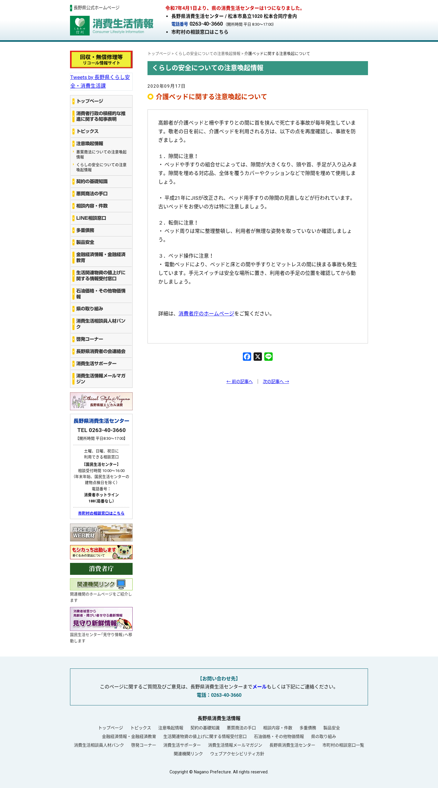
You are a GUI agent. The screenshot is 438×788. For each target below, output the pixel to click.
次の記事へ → (276, 381)
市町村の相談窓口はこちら (200, 32)
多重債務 (85, 230)
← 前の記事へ (239, 381)
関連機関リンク (188, 753)
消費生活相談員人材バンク (100, 324)
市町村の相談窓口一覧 (343, 745)
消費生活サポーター (96, 363)
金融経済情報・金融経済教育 (100, 257)
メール (259, 687)
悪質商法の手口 (92, 193)
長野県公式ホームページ (96, 7)
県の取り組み (89, 308)
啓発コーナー (89, 339)
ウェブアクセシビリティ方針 (237, 753)
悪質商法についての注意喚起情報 (101, 154)
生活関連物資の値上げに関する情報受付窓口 (100, 275)
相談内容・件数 (92, 206)
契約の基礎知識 (92, 181)
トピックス (87, 131)
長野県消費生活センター (292, 745)
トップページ (89, 101)
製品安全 (85, 242)
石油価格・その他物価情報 (100, 294)
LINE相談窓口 (91, 218)
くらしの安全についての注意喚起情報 (101, 167)
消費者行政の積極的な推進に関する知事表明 (100, 116)
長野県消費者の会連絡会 (100, 351)
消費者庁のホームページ (206, 314)
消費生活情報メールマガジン (100, 379)
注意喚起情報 (89, 143)
